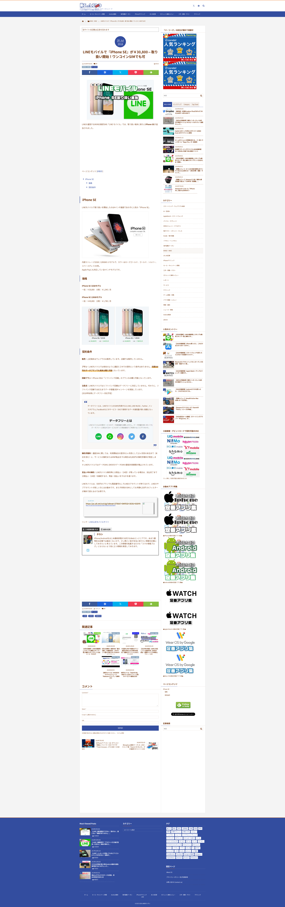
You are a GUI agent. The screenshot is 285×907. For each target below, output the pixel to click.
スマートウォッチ (172, 841)
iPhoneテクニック (140, 14)
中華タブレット (176, 832)
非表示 (100, 171)
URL (83, 720)
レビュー (193, 832)
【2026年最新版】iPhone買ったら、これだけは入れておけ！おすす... (189, 345)
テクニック (197, 14)
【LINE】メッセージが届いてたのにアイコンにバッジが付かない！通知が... (105, 854)
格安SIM (98, 616)
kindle (182, 851)
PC (193, 848)
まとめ (188, 848)
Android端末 (112, 14)
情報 (195, 828)
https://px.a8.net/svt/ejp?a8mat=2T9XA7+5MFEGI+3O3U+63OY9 (100, 505)
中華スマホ (186, 832)
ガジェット (196, 845)
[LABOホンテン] (91, 7)
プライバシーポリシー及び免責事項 (177, 877)
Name (83, 709)
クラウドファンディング (174, 845)
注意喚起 (185, 828)
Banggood (198, 854)
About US (169, 872)
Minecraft (170, 851)
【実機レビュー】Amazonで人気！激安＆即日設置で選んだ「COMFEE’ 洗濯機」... (188, 180)
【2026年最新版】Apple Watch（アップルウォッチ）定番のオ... (189, 372)
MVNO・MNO (86, 67)
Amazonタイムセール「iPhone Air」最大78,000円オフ (185, 190)
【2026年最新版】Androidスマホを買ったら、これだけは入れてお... (188, 390)
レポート (166, 280)
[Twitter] (88, 550)
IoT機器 (194, 851)
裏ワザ (169, 828)
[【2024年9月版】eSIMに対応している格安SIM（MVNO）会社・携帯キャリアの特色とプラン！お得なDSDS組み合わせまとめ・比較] (149, 642)
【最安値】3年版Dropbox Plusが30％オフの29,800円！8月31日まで (189, 112)
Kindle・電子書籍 (168, 236)
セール (198, 838)
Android (179, 857)
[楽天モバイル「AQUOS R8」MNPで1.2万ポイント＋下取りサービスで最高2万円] (130, 666)
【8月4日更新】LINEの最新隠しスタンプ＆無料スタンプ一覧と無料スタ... (188, 335)
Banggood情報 (188, 854)
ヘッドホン (170, 835)
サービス (94, 67)
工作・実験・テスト (184, 14)
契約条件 (92, 187)
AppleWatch (171, 857)
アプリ (182, 848)
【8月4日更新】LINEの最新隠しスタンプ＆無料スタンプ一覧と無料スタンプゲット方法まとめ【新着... (189, 160)
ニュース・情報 (168, 310)
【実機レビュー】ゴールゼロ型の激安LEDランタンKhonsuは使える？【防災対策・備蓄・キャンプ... (189, 171)
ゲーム (188, 841)
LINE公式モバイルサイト (99, 522)
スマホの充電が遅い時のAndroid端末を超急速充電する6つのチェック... (105, 865)
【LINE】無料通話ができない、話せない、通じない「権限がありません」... (105, 832)
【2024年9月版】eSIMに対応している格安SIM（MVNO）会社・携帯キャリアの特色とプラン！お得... (149, 651)
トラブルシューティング (190, 835)
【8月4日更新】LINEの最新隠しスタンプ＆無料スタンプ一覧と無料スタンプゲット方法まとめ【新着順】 (92, 651)
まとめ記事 (153, 14)
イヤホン (175, 848)
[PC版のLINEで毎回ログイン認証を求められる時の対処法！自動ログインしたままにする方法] (130, 642)
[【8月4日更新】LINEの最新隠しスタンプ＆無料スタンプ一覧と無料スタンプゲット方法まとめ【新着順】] (91, 642)
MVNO (91, 616)
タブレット (179, 838)
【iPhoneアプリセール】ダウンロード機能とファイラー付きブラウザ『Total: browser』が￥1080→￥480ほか (100, 746)
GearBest (179, 854)
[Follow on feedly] (199, 6)
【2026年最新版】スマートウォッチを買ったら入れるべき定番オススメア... (188, 354)
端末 (174, 828)
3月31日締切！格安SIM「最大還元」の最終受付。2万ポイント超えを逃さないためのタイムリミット (111, 651)
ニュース (178, 835)
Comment (85, 693)
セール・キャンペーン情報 (97, 14)
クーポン (201, 841)
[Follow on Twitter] (194, 6)
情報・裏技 (166, 305)
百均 (179, 828)
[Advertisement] (120, 149)
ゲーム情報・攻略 (168, 295)
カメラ (169, 848)
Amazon (186, 857)
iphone (165, 320)
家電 (200, 828)
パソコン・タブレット (170, 221)
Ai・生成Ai (166, 211)
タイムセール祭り (189, 838)
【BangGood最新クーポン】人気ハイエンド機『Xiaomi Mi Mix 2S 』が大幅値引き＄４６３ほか (133, 747)
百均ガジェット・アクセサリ (172, 226)
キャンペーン (187, 845)
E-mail (84, 715)
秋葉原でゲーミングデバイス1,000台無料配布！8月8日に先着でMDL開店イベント (188, 150)
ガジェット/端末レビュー (167, 14)
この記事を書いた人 (91, 529)
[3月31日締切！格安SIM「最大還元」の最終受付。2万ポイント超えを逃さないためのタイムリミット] (111, 642)
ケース (194, 841)
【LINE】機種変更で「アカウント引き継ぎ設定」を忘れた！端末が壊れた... (105, 843)
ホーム (84, 14)
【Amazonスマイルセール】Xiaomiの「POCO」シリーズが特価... (187, 408)
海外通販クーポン (125, 14)
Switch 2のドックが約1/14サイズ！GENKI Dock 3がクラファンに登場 (188, 132)
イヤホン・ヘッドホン (170, 241)
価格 (90, 183)
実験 (168, 832)
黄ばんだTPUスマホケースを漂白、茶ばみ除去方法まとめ (103, 876)
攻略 (191, 828)
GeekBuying (170, 854)
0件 (96, 64)
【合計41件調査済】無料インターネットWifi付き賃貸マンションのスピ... (188, 381)
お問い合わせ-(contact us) (174, 882)
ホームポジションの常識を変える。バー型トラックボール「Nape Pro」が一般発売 (189, 141)
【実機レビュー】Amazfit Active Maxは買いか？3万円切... (186, 399)
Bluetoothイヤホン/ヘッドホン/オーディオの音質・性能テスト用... (189, 363)
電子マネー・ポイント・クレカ (172, 231)
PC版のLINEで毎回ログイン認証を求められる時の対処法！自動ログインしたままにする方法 (130, 651)
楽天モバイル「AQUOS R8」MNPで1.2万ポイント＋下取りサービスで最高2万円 (130, 674)
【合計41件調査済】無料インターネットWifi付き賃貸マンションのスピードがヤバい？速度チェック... (189, 122)
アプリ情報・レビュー (170, 300)
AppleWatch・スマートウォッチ (173, 216)
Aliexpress (194, 857)
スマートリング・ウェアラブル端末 (174, 206)
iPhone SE (89, 179)
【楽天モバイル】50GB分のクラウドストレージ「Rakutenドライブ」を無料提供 (111, 675)
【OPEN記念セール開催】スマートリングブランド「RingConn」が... (189, 418)
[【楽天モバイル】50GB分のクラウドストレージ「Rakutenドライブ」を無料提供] (111, 666)
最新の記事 (106, 529)
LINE (83, 20)
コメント (97, 609)
